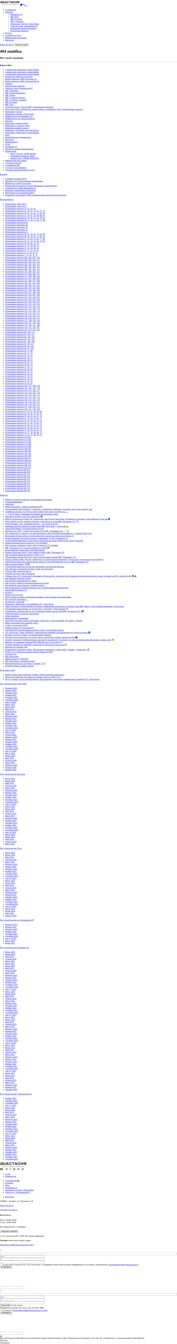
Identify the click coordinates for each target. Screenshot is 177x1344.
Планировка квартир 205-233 (18, 467)
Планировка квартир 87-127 (17, 474)
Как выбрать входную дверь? (18, 578)
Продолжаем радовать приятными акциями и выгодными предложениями (38, 597)
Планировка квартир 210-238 (18, 456)
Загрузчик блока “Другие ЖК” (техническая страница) (29, 107)
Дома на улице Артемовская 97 (24, 26)
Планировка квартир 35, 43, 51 (19, 381)
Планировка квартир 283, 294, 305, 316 (22, 262)
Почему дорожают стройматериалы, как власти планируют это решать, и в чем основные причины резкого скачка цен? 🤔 (59, 640)
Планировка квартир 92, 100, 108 (20, 341)
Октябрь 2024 (11, 827)
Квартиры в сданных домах (17, 126)
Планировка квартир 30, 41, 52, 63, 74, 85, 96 (25, 213)
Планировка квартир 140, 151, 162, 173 (22, 313)
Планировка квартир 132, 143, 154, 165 (22, 330)
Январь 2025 (10, 820)
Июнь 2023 (10, 1019)
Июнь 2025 (10, 809)
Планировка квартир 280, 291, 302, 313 (22, 269)
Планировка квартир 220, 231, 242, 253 (22, 306)
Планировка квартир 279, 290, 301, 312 (22, 271)
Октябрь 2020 (11, 746)
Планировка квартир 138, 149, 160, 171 (22, 318)
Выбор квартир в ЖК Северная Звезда (22, 81)
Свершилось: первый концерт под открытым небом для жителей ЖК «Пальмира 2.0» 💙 (44, 611)
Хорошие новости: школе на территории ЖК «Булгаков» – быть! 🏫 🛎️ (37, 526)
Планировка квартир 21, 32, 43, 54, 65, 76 (23, 421)
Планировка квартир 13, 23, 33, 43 (20, 208)
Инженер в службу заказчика (18, 183)
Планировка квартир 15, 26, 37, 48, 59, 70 (23, 435)
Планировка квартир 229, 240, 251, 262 (22, 285)
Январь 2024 (10, 1003)
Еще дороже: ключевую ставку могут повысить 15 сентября (31, 545)
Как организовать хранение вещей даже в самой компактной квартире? (37, 588)
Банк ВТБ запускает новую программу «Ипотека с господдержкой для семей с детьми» (43, 621)
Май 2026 (9, 783)
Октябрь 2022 (11, 697)
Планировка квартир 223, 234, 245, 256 (22, 299)
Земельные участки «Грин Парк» (25, 24)
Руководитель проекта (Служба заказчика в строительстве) (31, 186)
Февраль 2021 (11, 737)
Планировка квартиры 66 (16, 222)
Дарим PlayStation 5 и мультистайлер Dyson (24, 529)
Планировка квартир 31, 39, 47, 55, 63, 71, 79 (25, 211)
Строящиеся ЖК (12, 165)
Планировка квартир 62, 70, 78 (19, 355)
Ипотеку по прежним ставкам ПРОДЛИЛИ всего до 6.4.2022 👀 (34, 642)
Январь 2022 (10, 718)
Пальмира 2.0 (16, 14)
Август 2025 (10, 804)
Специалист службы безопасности (20, 188)
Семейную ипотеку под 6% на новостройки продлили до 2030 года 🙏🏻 (36, 512)
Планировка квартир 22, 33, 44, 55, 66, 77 (23, 418)
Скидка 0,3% (11, 654)
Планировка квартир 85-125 (17, 479)
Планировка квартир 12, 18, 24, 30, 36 (22, 248)
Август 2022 (10, 702)
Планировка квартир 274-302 (18, 437)
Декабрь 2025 (11, 795)
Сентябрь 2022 (11, 700)
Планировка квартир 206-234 (18, 465)
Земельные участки (13, 112)
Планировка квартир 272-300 (18, 442)
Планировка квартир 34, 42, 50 (19, 383)
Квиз (7, 135)
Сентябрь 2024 (11, 830)
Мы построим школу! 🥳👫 (17, 564)
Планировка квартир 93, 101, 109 (20, 339)
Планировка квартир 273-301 (18, 439)
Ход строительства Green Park (13, 684)
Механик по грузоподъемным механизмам (24, 181)
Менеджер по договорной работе (19, 193)
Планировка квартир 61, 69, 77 (19, 358)
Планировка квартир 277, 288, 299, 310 (22, 276)
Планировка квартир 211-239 (18, 453)
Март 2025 (10, 816)
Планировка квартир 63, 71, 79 (19, 353)
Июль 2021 (10, 732)
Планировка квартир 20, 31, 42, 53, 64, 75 (23, 423)
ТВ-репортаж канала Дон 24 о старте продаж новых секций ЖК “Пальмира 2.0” (40, 557)
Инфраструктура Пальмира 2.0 (18, 116)
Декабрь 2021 (11, 721)
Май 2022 (9, 709)
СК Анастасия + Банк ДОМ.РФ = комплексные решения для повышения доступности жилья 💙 (47, 632)
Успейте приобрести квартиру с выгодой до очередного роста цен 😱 (36, 645)
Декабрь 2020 (11, 742)
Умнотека (9, 504)
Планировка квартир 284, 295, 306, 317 (22, 260)
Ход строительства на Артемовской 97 (17, 920)
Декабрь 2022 (11, 693)
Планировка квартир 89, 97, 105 (19, 348)
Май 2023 (9, 1022)
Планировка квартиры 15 (16, 229)
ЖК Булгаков (16, 19)
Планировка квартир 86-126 (17, 477)
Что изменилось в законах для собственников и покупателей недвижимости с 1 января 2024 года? (48, 533)
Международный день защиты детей (21, 623)
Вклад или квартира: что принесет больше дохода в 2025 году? (33, 677)
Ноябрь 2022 (10, 695)
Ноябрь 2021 (10, 723)
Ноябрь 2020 (10, 744)
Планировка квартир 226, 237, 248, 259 (22, 292)
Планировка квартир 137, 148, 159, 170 (22, 320)
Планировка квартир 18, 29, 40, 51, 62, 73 (23, 428)
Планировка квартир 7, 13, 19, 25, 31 (21, 255)
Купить (8, 33)
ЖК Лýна (14, 17)
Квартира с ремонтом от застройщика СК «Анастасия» (29, 604)
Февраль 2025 (11, 818)
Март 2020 (10, 763)
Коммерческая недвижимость (23, 28)
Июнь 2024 (10, 837)
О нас (7, 144)
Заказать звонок (21, 45)
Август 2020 (10, 751)
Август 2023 (10, 1015)
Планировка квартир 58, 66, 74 (19, 365)
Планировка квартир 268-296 (18, 451)
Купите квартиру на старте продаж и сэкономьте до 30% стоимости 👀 (36, 538)
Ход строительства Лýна (11, 848)
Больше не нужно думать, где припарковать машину (28, 635)
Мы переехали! (12, 656)
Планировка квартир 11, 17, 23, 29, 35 (22, 250)
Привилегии (10, 151)
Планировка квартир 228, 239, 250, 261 (22, 288)
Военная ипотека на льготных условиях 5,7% (25, 663)
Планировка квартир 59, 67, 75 (19, 362)
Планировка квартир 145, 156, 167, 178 (22, 388)
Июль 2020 (10, 753)
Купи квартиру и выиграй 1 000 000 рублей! (25, 550)
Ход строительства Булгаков (12, 774)
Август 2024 (10, 832)
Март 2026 (10, 788)
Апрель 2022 (10, 711)
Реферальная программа (15, 38)
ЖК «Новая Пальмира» (15, 93)
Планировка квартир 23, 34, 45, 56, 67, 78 (23, 416)
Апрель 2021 (10, 735)
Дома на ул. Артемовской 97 (17, 1192)
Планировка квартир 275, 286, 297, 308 (22, 281)
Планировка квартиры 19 (16, 227)
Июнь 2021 (10, 1075)
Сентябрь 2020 (11, 749)
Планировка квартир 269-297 (18, 449)
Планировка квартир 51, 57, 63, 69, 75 (22, 246)
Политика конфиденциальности (19, 149)
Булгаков (9, 1183)
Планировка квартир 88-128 (17, 472)
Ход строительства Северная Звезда (16, 1094)
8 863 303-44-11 (7, 45)
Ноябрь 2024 (10, 825)
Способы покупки (13, 35)
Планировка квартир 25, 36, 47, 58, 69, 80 (23, 411)
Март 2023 (10, 1026)
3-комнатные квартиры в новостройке (22, 74)
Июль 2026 (10, 778)
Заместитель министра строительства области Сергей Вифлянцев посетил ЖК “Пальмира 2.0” (47, 562)
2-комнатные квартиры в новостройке (22, 72)
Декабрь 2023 (11, 1006)
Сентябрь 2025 (11, 802)
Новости (4, 495)
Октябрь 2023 (11, 1010)
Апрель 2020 (10, 760)
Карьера (3, 174)
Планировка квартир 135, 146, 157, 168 (22, 325)
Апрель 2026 (10, 785)
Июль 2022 (10, 704)
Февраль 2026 (11, 790)
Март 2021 (10, 1082)
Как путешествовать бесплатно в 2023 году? (24, 555)
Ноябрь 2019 (10, 770)
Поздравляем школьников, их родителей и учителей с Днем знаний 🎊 (36, 609)
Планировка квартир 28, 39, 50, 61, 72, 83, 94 (25, 236)
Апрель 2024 (10, 841)
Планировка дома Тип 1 (16, 206)
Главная (8, 84)
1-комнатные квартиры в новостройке (22, 70)
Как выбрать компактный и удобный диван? (25, 585)
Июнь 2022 (10, 707)
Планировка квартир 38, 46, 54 (19, 374)
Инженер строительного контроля (20, 190)
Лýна (7, 1185)
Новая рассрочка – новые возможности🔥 (24, 507)
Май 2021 (9, 1078)
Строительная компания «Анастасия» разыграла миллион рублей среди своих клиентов (44, 541)
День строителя (12, 616)
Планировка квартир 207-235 (18, 463)
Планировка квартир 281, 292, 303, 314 (22, 267)
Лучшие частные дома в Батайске (20, 573)
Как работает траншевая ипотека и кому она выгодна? (29, 569)
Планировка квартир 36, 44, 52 (19, 379)
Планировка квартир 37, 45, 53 (19, 376)
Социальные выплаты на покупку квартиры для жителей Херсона (34, 566)
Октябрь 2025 (11, 799)
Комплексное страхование (16, 618)
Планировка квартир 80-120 (17, 491)
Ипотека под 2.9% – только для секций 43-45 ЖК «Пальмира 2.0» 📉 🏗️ (37, 531)
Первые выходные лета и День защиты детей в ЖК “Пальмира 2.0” (35, 552)
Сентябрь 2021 (11, 728)
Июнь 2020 (10, 756)
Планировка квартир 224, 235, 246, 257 (22, 297)
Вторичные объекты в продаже (19, 77)
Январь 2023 (10, 690)
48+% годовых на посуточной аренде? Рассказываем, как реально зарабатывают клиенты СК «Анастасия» (52, 679)
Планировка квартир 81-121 (17, 488)
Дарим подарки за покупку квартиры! (22, 614)
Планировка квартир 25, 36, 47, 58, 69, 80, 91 (25, 215)
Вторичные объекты (19, 31)
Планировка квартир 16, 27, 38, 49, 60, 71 (23, 432)
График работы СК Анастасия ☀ (19, 628)
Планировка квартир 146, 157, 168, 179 (22, 386)
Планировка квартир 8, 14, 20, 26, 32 (21, 253)
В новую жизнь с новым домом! (19, 666)
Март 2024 (10, 844)
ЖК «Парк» (10, 95)
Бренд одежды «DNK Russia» (23, 154)
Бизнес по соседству (14, 595)
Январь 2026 (10, 792)
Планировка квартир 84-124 (17, 481)
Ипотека (9, 121)
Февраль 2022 (11, 716)
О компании (10, 10)
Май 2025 (9, 811)
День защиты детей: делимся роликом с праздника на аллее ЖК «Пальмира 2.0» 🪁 (42, 521)
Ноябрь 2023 (10, 1008)
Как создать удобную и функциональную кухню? (27, 583)
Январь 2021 (10, 739)
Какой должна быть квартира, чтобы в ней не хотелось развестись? (35, 675)
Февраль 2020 (11, 765)
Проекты (9, 12)
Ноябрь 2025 (10, 797)
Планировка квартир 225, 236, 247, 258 (22, 295)
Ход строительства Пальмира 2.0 (14, 947)
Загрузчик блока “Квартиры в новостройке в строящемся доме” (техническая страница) (44, 109)
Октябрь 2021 (11, 725)
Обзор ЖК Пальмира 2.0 (16, 590)
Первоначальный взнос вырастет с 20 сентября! (26, 543)
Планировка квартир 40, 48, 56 (19, 369)
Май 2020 (9, 758)
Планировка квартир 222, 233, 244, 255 (22, 302)
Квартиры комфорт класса (16, 128)
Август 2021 (10, 730)
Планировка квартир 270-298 (18, 446)
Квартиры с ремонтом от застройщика (22, 133)
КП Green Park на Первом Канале (20, 661)
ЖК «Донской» (17, 21)
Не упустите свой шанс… (16, 599)
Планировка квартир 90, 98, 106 (19, 346)
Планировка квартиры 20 (16, 225)
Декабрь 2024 (11, 823)
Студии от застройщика (15, 168)
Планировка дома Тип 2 (16, 204)
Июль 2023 (10, 1017)
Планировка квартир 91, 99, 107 (19, 344)
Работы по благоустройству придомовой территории (28, 499)
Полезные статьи (7, 670)
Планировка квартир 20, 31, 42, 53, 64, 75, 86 (25, 220)
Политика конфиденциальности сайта (17, 1245)
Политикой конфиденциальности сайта (30, 1310)
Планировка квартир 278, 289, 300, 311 (22, 274)
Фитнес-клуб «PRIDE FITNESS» (24, 158)
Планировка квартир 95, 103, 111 (19, 334)
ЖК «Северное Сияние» (16, 100)
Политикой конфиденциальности (123, 1265)
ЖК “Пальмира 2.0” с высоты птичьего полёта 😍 (27, 548)
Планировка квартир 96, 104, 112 (19, 332)
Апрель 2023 (10, 1024)
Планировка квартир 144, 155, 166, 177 (22, 390)
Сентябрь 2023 (11, 1012)
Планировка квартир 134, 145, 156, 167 (22, 327)
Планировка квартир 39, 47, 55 (19, 372)
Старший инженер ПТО (16, 179)
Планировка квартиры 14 (16, 232)
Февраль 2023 (11, 688)
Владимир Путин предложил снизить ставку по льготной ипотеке (34, 630)
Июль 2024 (10, 834)
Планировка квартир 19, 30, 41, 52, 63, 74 (23, 425)
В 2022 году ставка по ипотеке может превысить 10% (29, 652)
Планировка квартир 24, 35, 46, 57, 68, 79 (23, 414)
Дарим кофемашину (14, 502)
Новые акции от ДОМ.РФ (16, 659)
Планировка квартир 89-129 (17, 470)
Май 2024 (9, 839)
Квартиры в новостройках (17, 123)
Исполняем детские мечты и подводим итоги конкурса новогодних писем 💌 (39, 536)
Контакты (9, 40)
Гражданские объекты (15, 86)
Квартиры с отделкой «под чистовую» (22, 130)
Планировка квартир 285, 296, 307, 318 (22, 257)
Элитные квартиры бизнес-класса (20, 170)
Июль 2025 (10, 806)
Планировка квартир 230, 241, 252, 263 (22, 283)
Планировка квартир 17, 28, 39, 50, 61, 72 (23, 430)
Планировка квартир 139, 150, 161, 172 (22, 316)
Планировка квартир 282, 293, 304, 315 (22, 264)
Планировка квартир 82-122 (17, 486)
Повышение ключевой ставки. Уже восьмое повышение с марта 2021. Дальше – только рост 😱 (47, 649)
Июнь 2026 (10, 781)
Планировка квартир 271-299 (18, 444)
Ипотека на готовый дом (16, 647)
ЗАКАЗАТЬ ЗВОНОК (9, 1231)
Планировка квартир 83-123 (17, 484)
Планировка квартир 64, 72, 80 (19, 351)
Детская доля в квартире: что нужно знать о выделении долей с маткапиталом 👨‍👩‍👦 (41, 637)
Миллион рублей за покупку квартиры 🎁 (24, 516)
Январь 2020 (10, 767)
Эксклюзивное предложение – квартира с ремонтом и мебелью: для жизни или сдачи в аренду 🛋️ (48, 509)
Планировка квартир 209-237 (18, 458)
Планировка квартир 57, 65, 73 (19, 367)
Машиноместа (11, 142)
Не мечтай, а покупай (14, 602)
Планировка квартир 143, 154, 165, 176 (22, 393)
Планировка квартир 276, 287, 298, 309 (22, 278)
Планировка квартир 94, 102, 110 (19, 337)
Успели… (9, 592)
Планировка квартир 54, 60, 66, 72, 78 (22, 243)
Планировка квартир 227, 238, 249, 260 (22, 290)
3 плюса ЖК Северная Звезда (18, 571)
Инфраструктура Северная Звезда (20, 119)
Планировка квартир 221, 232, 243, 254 (22, 304)
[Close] (1, 1290)
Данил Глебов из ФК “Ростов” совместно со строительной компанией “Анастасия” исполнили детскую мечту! (54, 559)
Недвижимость (6, 199)
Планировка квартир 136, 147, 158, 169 (22, 323)
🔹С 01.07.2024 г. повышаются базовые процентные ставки (31, 514)
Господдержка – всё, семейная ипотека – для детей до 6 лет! (31, 524)
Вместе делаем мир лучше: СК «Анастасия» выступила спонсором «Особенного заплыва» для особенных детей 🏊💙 (57, 519)
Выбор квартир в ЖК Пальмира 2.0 (21, 79)
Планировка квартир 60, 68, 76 (19, 360)
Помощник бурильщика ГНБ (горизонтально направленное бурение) (35, 195)
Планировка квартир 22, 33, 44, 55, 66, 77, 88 (25, 239)
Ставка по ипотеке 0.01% (16, 625)
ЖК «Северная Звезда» (15, 98)
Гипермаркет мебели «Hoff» (22, 156)
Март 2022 (10, 714)
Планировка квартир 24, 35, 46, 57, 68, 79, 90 (25, 218)
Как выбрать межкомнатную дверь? (21, 581)
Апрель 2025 (10, 813)
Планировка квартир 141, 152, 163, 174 (22, 311)
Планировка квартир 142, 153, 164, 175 (22, 309)
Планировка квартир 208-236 (18, 460)
